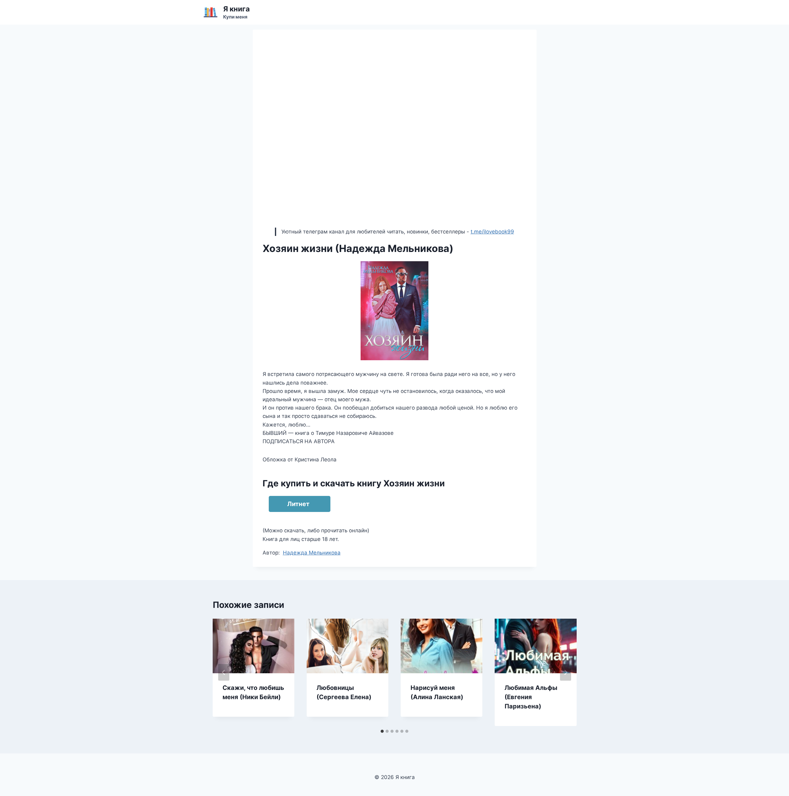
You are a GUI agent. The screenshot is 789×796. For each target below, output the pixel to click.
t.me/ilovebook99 (492, 232)
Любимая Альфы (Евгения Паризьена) (531, 697)
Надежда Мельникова (312, 553)
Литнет (298, 504)
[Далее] (565, 672)
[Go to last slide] (223, 672)
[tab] (382, 731)
